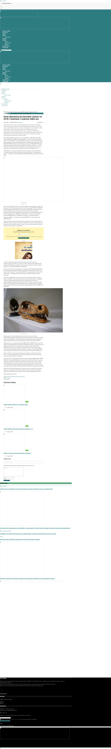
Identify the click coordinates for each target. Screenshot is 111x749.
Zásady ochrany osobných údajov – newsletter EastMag (34, 236)
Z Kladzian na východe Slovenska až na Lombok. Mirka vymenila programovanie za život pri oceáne (28, 533)
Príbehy (4, 34)
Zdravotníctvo (5, 46)
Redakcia (2, 701)
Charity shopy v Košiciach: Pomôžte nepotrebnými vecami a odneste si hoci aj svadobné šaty (26, 489)
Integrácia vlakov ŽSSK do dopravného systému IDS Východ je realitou (20, 539)
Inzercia (1, 703)
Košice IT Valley (8, 43)
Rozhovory (5, 32)
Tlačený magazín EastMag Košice (7, 725)
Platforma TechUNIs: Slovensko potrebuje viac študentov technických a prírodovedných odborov (27, 578)
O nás (1, 723)
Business (4, 40)
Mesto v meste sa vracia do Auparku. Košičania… (17, 453)
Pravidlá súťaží (3, 693)
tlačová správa (6, 379)
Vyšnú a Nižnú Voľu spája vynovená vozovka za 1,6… (18, 429)
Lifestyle (4, 38)
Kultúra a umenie (6, 31)
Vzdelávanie (5, 47)
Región (3, 35)
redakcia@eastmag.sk (6, 3)
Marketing (6, 44)
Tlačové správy (7, 37)
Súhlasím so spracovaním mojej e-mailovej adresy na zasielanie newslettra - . (24, 236)
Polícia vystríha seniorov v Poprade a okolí (16, 404)
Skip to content (3, 0)
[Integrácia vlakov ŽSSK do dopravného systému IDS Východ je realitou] (1, 536)
